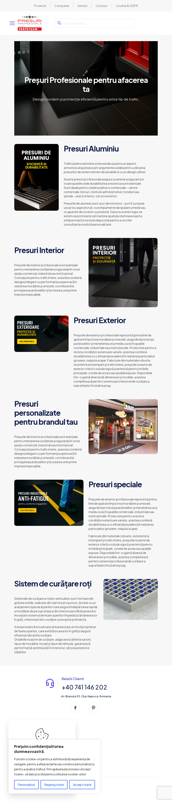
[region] (54, 766)
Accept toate (82, 784)
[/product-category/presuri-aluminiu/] (36, 177)
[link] (36, 177)
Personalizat (26, 784)
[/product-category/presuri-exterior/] (41, 334)
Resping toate (54, 784)
